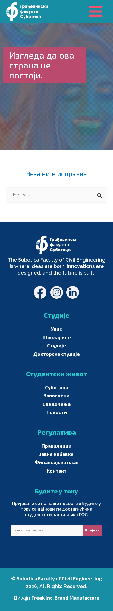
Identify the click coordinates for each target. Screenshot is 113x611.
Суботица (56, 387)
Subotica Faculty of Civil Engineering (59, 578)
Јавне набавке (56, 454)
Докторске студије (56, 354)
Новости (56, 412)
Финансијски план (57, 462)
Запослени (56, 395)
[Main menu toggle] (96, 11)
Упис (56, 329)
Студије (56, 345)
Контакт (57, 470)
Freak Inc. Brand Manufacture (65, 597)
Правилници (56, 446)
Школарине (56, 337)
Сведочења (56, 404)
